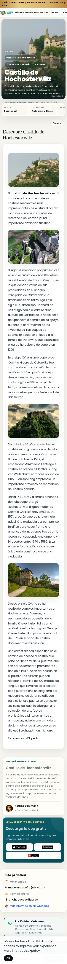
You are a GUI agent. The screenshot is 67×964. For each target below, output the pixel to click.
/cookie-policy (29, 951)
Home (54, 12)
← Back (8, 51)
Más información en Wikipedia (29, 906)
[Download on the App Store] (19, 847)
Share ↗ (57, 123)
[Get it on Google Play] (47, 847)
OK (8, 958)
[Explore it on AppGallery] (33, 855)
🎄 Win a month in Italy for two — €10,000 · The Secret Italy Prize (33, 4)
